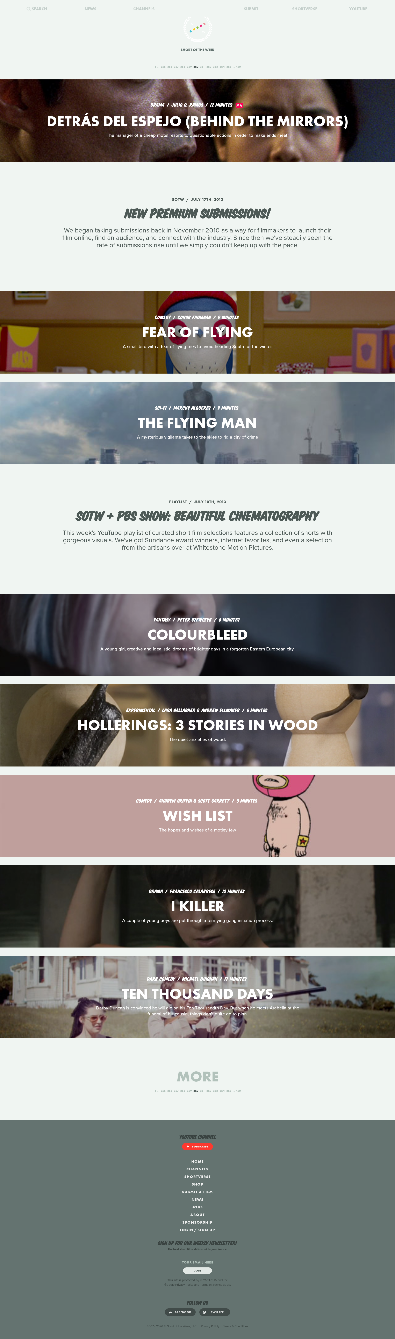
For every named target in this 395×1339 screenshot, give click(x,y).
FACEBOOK (183, 1312)
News (198, 1199)
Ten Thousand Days (197, 993)
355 (163, 67)
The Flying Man (197, 422)
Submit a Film (197, 1191)
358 (182, 67)
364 (222, 67)
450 (238, 67)
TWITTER (217, 1312)
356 (169, 67)
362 (208, 67)
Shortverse (197, 1176)
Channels (197, 1169)
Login (186, 1230)
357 (176, 67)
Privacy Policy (184, 1285)
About (197, 1214)
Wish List (197, 815)
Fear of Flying (197, 332)
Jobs (197, 1207)
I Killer (197, 906)
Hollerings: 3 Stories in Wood (197, 725)
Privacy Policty (210, 1326)
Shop (197, 1184)
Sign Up (206, 1230)
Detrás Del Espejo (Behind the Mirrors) (198, 121)
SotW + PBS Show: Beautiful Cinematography (197, 514)
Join (197, 1270)
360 (195, 67)
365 (228, 67)
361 (202, 67)
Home (197, 1161)
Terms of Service (211, 1285)
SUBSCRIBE (200, 1146)
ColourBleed (198, 634)
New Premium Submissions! (197, 212)
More (198, 1076)
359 (189, 67)
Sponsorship (197, 1222)
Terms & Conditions (235, 1326)
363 (215, 67)
